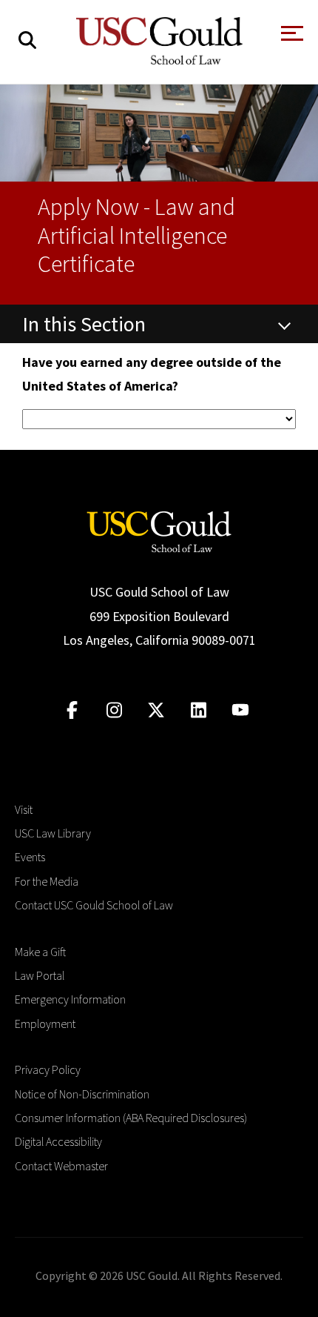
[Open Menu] (291, 37)
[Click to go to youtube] (240, 710)
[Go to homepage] (159, 530)
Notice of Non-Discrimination (82, 1094)
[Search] (27, 40)
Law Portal (39, 975)
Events (30, 856)
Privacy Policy (48, 1069)
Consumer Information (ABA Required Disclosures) (131, 1117)
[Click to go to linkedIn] (198, 710)
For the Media (46, 881)
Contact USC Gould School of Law (94, 905)
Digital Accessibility (58, 1141)
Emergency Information (70, 999)
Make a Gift (40, 951)
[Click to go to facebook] (72, 710)
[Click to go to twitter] (156, 710)
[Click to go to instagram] (114, 710)
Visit (24, 809)
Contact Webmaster (61, 1165)
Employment (45, 1023)
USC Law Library (53, 833)
